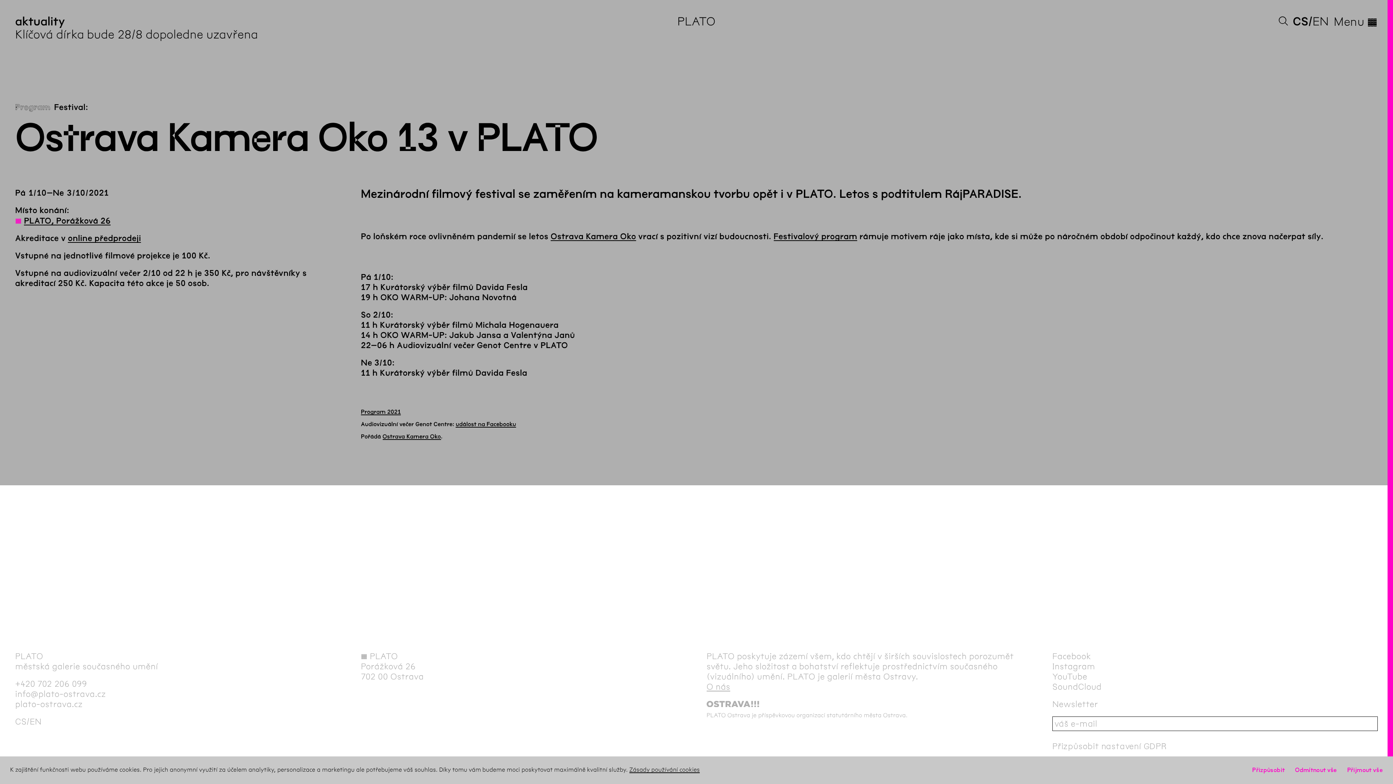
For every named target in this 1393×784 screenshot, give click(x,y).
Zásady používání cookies (664, 770)
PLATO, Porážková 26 (67, 221)
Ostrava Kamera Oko (593, 236)
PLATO (696, 21)
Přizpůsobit (1268, 770)
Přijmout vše (1365, 770)
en (1320, 21)
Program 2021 (381, 412)
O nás (718, 686)
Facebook (1071, 656)
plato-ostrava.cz (49, 704)
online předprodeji (104, 238)
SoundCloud (1077, 686)
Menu (1356, 21)
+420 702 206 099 (51, 684)
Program (32, 107)
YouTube (1070, 676)
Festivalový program (816, 236)
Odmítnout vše (1316, 770)
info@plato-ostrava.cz (60, 694)
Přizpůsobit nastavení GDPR (1109, 746)
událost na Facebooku (486, 424)
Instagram (1073, 666)
